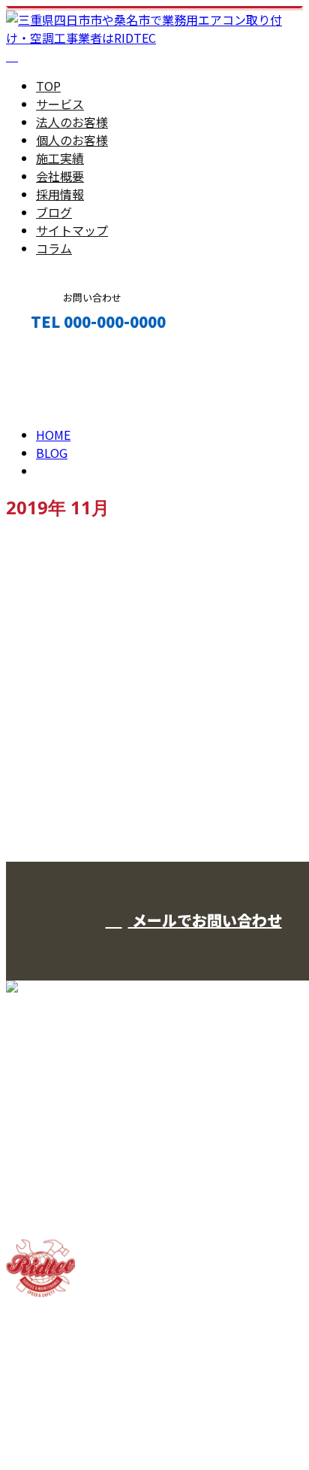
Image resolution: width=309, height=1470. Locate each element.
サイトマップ (72, 230)
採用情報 (60, 194)
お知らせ (90, 677)
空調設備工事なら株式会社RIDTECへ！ (130, 577)
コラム (54, 248)
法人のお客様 (72, 122)
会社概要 (60, 176)
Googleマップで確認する (79, 1353)
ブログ (54, 212)
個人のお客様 (72, 140)
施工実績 (60, 158)
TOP (48, 86)
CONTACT (58, 353)
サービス (60, 104)
